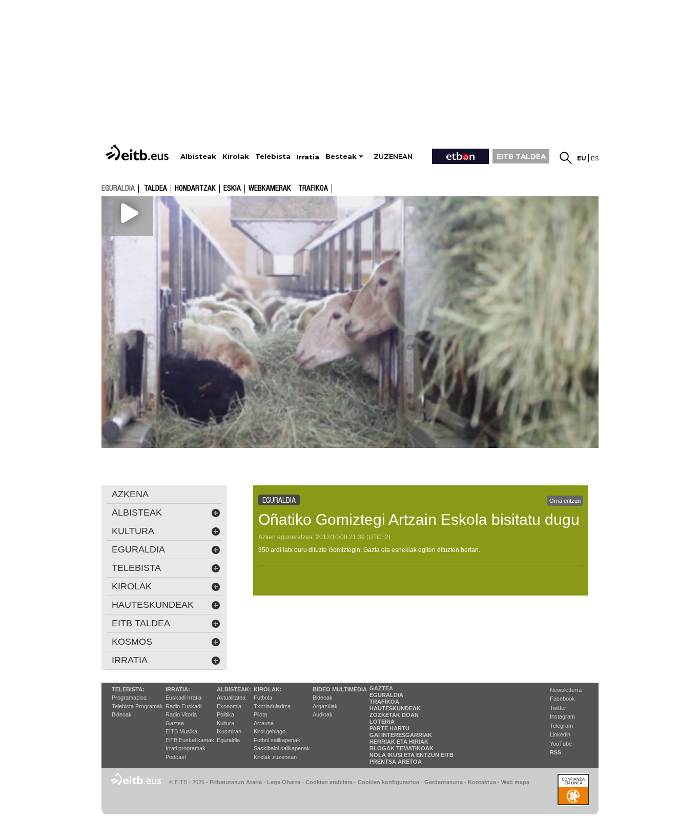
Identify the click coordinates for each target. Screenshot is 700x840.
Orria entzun (565, 501)
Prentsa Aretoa (395, 762)
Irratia (130, 660)
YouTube (561, 744)
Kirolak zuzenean (275, 757)
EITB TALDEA (521, 156)
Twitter (558, 708)
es (595, 158)
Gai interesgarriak (400, 735)
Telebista (136, 568)
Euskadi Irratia (183, 697)
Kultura (225, 723)
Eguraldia (228, 740)
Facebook (562, 698)
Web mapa (515, 782)
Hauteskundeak (395, 708)
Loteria (382, 722)
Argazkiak (325, 706)
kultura (133, 531)
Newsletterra (566, 690)
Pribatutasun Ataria (236, 782)
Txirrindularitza (272, 706)
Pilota (260, 714)
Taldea (155, 189)
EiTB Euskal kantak (190, 740)
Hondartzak (195, 189)
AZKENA (130, 494)
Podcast (176, 757)
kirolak (132, 586)
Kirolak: (268, 689)
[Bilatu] (566, 158)
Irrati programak (185, 748)
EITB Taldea (141, 623)
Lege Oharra (283, 782)
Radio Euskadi (183, 706)
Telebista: (128, 689)
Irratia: (178, 689)
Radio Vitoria (181, 714)
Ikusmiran (229, 731)
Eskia (232, 189)
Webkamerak (270, 189)
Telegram (561, 726)
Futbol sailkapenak (277, 740)
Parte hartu (389, 728)
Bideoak (122, 714)
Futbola (263, 697)
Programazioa (129, 697)
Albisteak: (234, 689)
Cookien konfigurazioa (388, 782)
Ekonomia (229, 706)
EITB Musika (181, 731)
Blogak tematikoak (401, 748)
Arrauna (264, 723)
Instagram (562, 716)
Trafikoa (313, 189)
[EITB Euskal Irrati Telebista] (138, 152)
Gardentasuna (443, 782)
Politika (225, 714)
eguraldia (118, 188)
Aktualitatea (231, 697)
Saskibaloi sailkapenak (282, 748)
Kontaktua (482, 782)
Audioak (323, 714)
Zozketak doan (394, 715)
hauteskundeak (153, 605)
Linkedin (560, 734)
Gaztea (175, 723)
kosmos (132, 642)
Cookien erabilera (329, 782)
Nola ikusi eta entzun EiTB (411, 755)
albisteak (137, 512)
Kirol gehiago (269, 731)
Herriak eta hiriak (398, 742)
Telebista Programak (137, 706)
